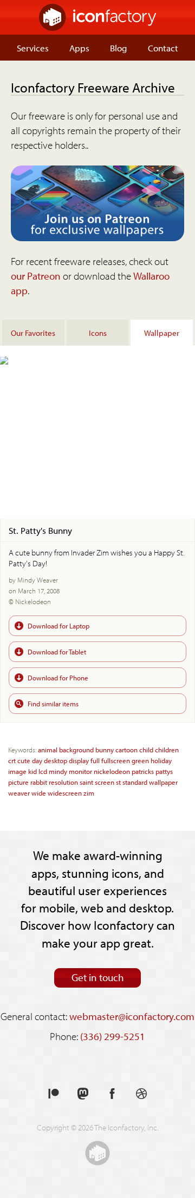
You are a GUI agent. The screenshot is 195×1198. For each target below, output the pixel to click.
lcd (42, 771)
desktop (55, 760)
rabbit (38, 781)
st (118, 781)
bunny (104, 749)
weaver (19, 792)
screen (104, 781)
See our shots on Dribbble (141, 1094)
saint (86, 781)
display (79, 760)
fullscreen (115, 760)
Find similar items (53, 703)
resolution (63, 781)
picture (18, 781)
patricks (143, 771)
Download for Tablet (57, 651)
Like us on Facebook (112, 1094)
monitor (80, 771)
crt (12, 760)
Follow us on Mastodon (82, 1094)
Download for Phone (58, 677)
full (95, 760)
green (140, 760)
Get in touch (98, 977)
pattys (164, 771)
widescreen (65, 792)
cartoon (126, 749)
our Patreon (36, 275)
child (146, 749)
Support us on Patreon (53, 1094)
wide (38, 792)
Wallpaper (161, 332)
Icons (98, 332)
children (167, 749)
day (37, 760)
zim (88, 792)
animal (47, 749)
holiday (161, 760)
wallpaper (163, 781)
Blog (118, 48)
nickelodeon (112, 771)
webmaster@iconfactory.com (131, 1016)
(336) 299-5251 (112, 1036)
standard (134, 781)
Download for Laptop (58, 625)
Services (33, 48)
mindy (58, 771)
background (76, 749)
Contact (163, 48)
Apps (79, 48)
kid (32, 771)
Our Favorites (33, 332)
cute (23, 760)
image (17, 771)
